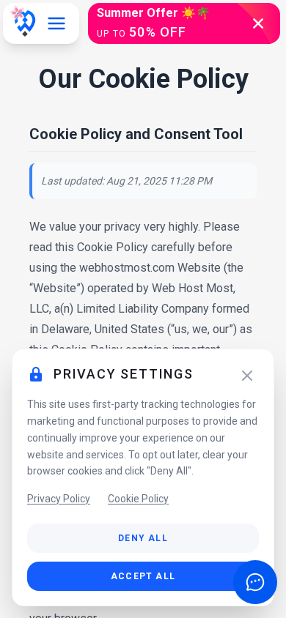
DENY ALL (143, 538)
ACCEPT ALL (143, 576)
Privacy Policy (58, 499)
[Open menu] (56, 23)
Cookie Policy (138, 499)
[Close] (247, 375)
